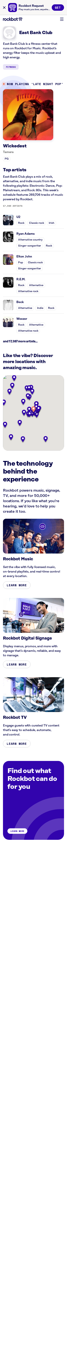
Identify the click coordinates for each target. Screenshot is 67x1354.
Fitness (11, 67)
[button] (33, 409)
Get (58, 7)
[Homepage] (12, 19)
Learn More (17, 585)
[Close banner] (4, 8)
